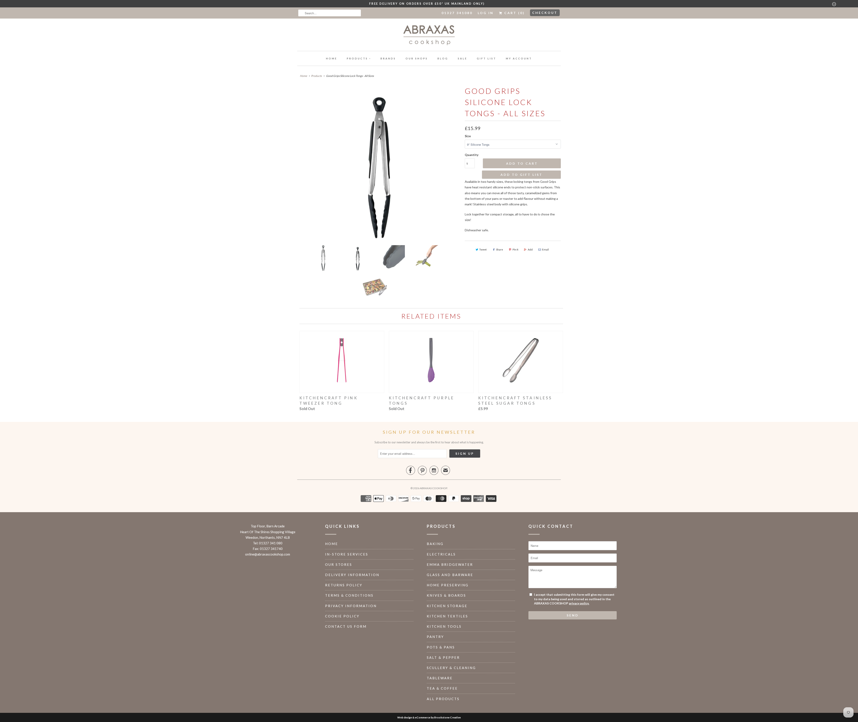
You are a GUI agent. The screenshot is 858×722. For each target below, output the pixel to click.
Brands (388, 58)
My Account (519, 58)
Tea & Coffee (442, 688)
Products (357, 58)
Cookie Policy (342, 616)
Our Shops (417, 58)
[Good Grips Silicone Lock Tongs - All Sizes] (378, 163)
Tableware (440, 678)
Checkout (544, 13)
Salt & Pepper (443, 657)
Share (499, 249)
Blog (442, 58)
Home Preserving (448, 585)
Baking (435, 544)
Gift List (486, 58)
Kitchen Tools (444, 626)
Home (331, 58)
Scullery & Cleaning (451, 668)
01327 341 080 (270, 543)
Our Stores (338, 564)
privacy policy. (579, 603)
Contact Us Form (346, 626)
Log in (486, 13)
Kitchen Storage (447, 606)
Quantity (471, 155)
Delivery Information (352, 575)
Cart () (514, 13)
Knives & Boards (446, 595)
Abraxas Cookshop (433, 488)
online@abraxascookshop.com (267, 554)
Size (468, 136)
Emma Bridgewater (450, 564)
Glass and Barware (450, 575)
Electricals (441, 554)
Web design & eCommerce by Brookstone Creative (429, 717)
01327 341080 (457, 13)
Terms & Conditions (349, 595)
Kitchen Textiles (447, 616)
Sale (462, 58)
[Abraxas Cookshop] (429, 35)
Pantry (435, 637)
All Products (443, 699)
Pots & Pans (441, 647)
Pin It (515, 249)
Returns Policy (343, 585)
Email (545, 249)
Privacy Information (351, 606)
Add (530, 249)
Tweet (483, 249)
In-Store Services (346, 554)
